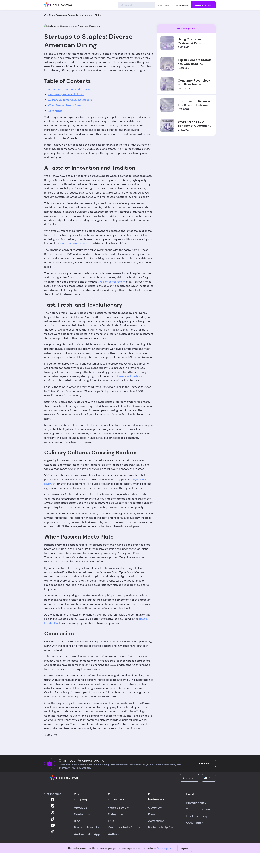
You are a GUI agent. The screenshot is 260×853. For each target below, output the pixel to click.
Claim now (203, 763)
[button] (189, 778)
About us (80, 808)
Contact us (82, 814)
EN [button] (210, 778)
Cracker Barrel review (111, 281)
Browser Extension (87, 827)
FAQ (111, 821)
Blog (160, 4)
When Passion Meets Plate (64, 105)
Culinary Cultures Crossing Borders (70, 100)
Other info (193, 823)
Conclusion (55, 110)
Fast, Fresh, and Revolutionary (66, 94)
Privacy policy (196, 803)
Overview (155, 808)
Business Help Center (163, 827)
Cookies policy (196, 816)
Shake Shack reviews (129, 376)
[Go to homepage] (45, 15)
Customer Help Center (124, 827)
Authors (113, 834)
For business (181, 4)
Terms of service (198, 809)
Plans (152, 814)
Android (80, 834)
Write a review (203, 4)
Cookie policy (165, 848)
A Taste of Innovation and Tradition (69, 89)
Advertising (156, 821)
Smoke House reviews (73, 243)
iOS (90, 834)
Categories (116, 814)
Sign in (168, 4)
